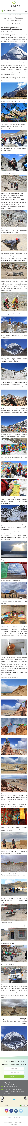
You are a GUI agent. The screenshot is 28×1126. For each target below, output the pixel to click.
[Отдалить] (2, 1100)
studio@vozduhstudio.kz (10, 1086)
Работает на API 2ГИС (3, 1105)
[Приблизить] (2, 1097)
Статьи (19, 14)
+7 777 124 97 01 (10, 10)
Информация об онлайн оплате (14, 1120)
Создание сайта (8, 1122)
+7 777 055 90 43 (9, 1082)
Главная (9, 14)
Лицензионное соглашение (11, 1105)
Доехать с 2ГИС (24, 1105)
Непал (25, 990)
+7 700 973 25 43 (9, 1084)
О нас (14, 14)
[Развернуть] (26, 1098)
